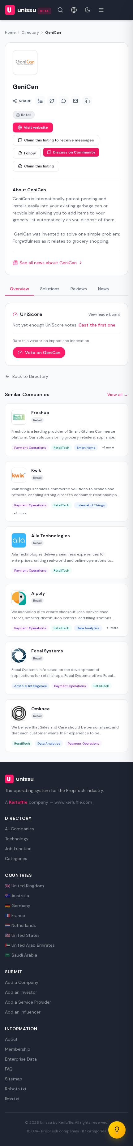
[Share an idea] (117, 1130)
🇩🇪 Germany (17, 905)
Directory (30, 32)
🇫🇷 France (15, 915)
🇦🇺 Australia (17, 895)
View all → (117, 394)
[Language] (73, 9)
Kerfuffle (18, 802)
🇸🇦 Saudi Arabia (21, 955)
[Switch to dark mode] (87, 9)
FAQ (9, 1069)
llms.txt (12, 1098)
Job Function (18, 848)
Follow (30, 153)
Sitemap (13, 1079)
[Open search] (60, 9)
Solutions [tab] (49, 289)
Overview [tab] (19, 289)
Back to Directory (30, 376)
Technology (16, 838)
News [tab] (103, 289)
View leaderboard (104, 314)
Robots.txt (16, 1089)
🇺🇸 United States (22, 935)
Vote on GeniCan (42, 352)
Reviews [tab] (79, 289)
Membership (17, 1049)
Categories (16, 858)
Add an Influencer (23, 1012)
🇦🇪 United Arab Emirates (30, 945)
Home (10, 32)
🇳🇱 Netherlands (20, 925)
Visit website (36, 127)
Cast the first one (97, 325)
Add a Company (21, 982)
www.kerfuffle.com (73, 802)
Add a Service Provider (28, 1002)
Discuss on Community (74, 152)
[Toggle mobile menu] (101, 9)
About (11, 1039)
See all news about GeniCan (48, 263)
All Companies (19, 829)
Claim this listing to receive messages (59, 140)
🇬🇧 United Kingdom (24, 886)
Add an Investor (21, 992)
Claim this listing (39, 166)
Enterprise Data (21, 1059)
